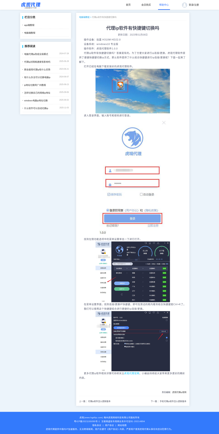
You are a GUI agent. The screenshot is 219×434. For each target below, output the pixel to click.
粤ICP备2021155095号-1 (87, 421)
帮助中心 (164, 5)
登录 (191, 5)
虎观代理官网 (131, 373)
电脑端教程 (29, 33)
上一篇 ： (95, 401)
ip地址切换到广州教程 (35, 85)
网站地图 (122, 425)
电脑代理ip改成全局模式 (36, 54)
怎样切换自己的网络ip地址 (37, 93)
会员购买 (146, 5)
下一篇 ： (168, 401)
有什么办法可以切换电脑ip (37, 77)
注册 (196, 5)
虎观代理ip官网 (179, 392)
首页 (128, 5)
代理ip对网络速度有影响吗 (37, 62)
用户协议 (109, 425)
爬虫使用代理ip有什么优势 (37, 69)
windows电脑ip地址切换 (36, 100)
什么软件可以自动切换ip (36, 108)
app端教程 (29, 25)
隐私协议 (96, 425)
